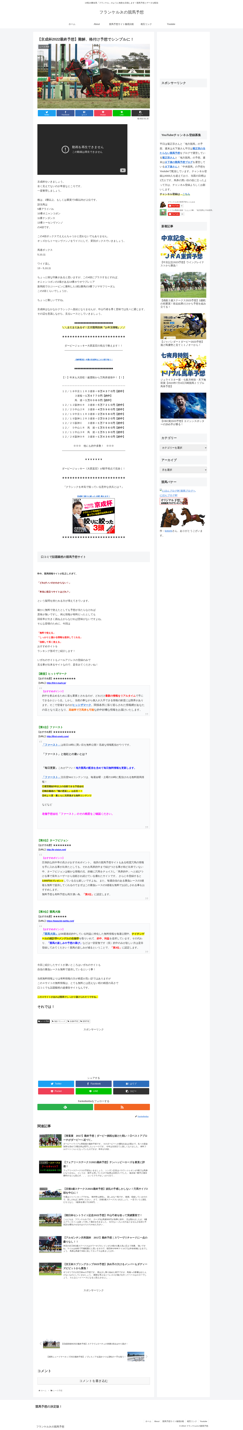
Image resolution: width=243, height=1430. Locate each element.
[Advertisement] (93, 1051)
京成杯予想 (74, 1021)
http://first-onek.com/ (58, 736)
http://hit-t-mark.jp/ (56, 683)
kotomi (168, 530)
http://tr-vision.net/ (56, 849)
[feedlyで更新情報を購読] (65, 1107)
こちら (186, 194)
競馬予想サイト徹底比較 (173, 1421)
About (156, 1421)
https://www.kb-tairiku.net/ (60, 921)
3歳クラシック (59, 1021)
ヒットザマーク (81, 704)
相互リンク (192, 1421)
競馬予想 (86, 1021)
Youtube (203, 1421)
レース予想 (44, 1021)
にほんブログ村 (168, 495)
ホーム (148, 1421)
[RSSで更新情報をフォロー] (122, 1107)
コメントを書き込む (93, 1381)
